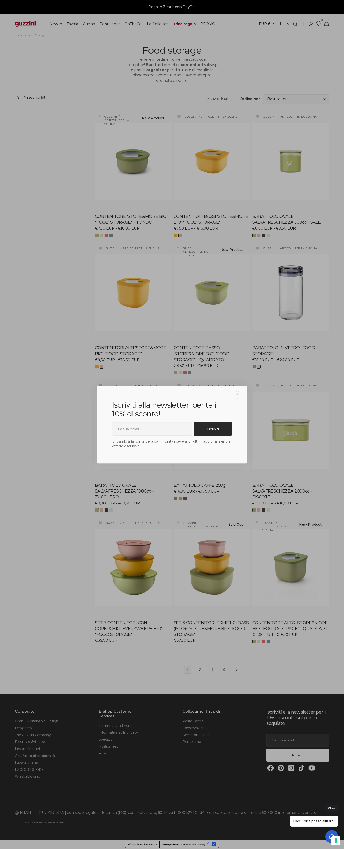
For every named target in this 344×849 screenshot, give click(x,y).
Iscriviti (213, 429)
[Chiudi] (237, 395)
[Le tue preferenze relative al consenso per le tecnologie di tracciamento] (335, 840)
